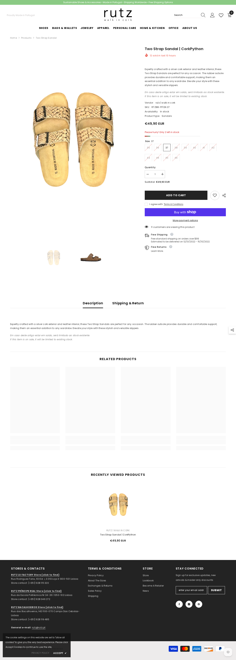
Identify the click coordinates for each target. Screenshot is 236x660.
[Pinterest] (198, 604)
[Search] (190, 15)
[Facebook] (179, 604)
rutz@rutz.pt (39, 627)
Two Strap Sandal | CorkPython (118, 534)
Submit (216, 590)
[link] (214, 195)
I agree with (156, 204)
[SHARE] (222, 195)
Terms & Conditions (173, 204)
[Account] (212, 15)
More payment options (185, 220)
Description (93, 303)
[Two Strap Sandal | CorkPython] (118, 504)
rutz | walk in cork (165, 102)
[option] (72, 137)
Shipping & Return (128, 303)
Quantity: (150, 167)
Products (26, 37)
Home (13, 37)
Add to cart (176, 195)
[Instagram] (188, 604)
